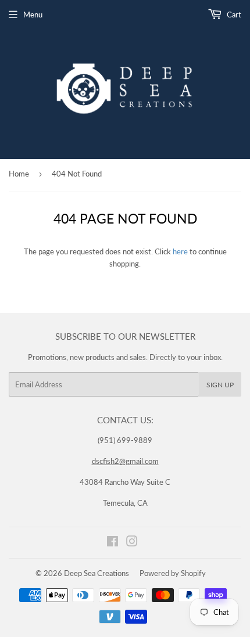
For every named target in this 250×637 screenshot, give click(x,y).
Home (19, 173)
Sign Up (220, 384)
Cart (233, 14)
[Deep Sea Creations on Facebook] (112, 543)
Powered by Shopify (173, 573)
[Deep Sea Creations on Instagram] (132, 543)
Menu (32, 14)
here (180, 251)
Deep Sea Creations (96, 573)
